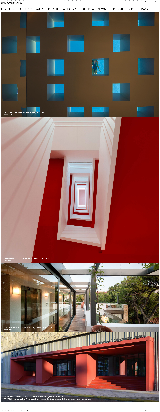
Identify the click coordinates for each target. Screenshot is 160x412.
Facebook (151, 410)
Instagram (145, 410)
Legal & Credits (22, 410)
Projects (147, 2)
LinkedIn (157, 410)
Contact (157, 2)
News (152, 2)
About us (141, 2)
